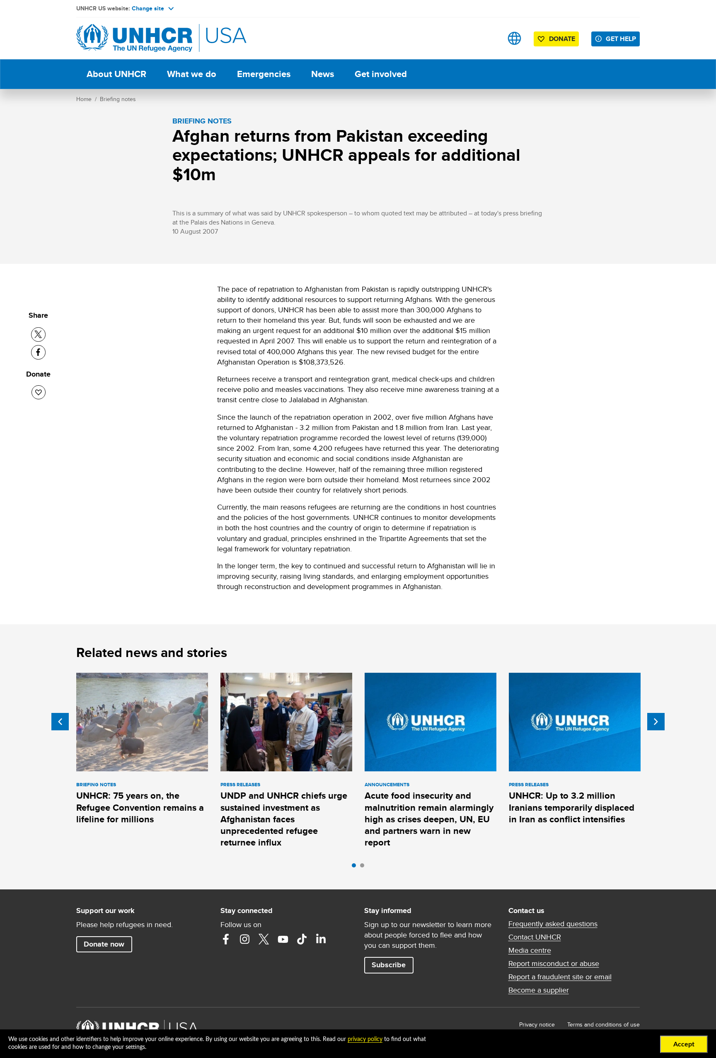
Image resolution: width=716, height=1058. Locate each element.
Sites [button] (514, 38)
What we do (191, 74)
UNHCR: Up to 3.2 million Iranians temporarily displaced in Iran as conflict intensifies (571, 807)
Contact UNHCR (534, 937)
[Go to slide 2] (364, 867)
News (322, 74)
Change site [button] (148, 8)
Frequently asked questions (552, 923)
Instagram (244, 939)
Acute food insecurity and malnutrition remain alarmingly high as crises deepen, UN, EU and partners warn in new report (429, 819)
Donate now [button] (104, 944)
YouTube (283, 939)
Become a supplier (538, 990)
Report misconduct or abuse (553, 963)
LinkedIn (321, 939)
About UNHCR (116, 74)
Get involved (381, 74)
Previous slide (60, 721)
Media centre (529, 950)
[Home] (134, 38)
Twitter (264, 939)
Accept (683, 1044)
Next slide (656, 721)
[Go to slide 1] (356, 867)
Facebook (225, 939)
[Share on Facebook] (38, 352)
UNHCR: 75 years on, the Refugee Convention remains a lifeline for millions (140, 807)
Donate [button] (562, 38)
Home (84, 99)
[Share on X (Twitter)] (38, 334)
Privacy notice (537, 1024)
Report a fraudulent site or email (560, 976)
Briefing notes (118, 99)
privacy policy (365, 1039)
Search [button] (488, 38)
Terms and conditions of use (603, 1024)
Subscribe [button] (389, 964)
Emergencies (263, 74)
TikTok (302, 939)
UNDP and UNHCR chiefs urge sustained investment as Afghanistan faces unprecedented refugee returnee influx (283, 819)
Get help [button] (621, 38)
